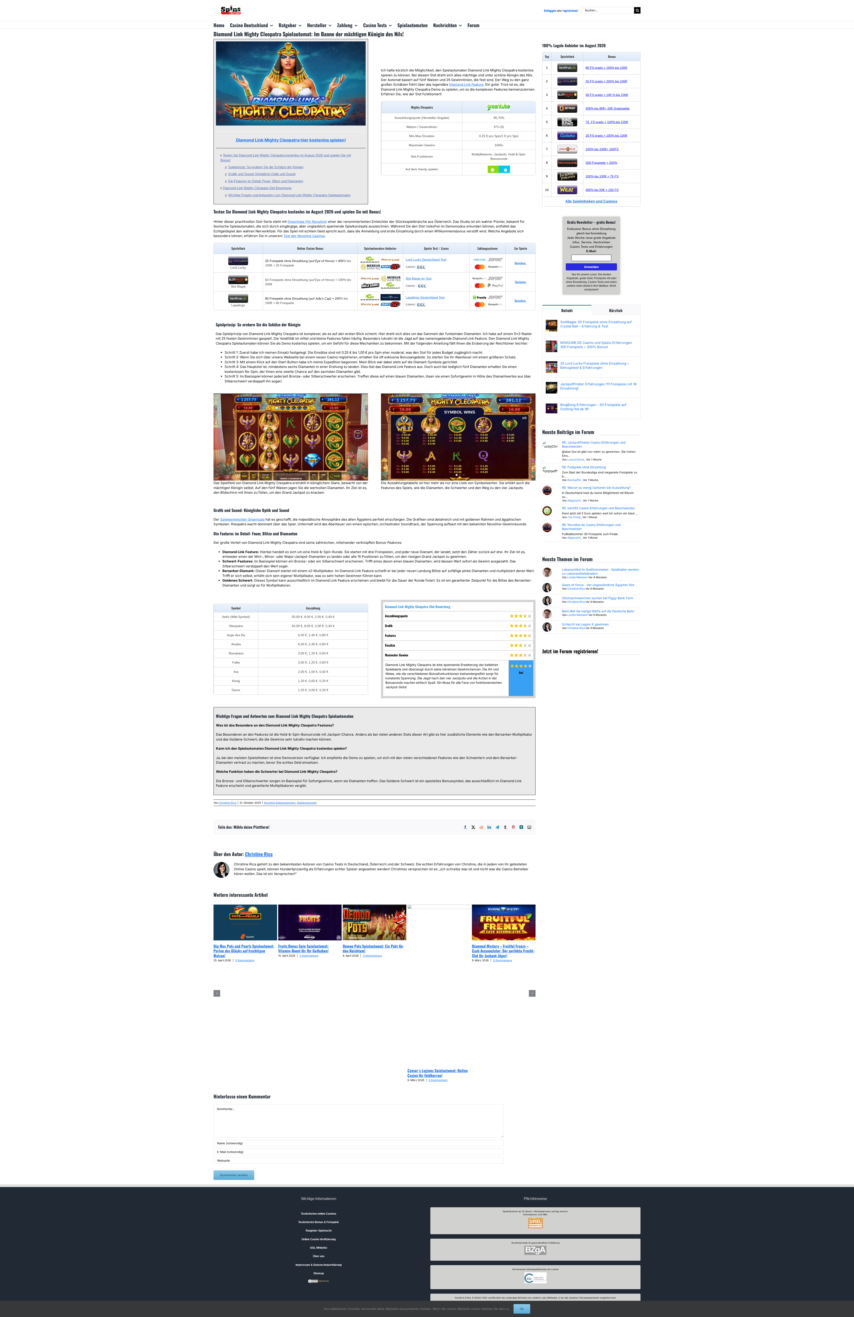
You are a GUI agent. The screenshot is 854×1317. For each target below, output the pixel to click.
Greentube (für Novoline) (307, 221)
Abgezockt (574, 500)
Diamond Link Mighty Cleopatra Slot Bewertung (257, 188)
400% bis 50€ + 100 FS (602, 190)
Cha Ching (573, 517)
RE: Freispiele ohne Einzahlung (584, 467)
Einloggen (550, 10)
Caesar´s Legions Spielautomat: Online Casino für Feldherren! (437, 1073)
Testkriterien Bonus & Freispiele (318, 1222)
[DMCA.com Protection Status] (319, 1281)
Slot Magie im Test (418, 278)
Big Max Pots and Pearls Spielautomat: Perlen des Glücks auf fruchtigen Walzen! (244, 950)
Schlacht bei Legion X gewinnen (585, 624)
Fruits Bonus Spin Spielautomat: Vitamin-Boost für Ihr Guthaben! (303, 948)
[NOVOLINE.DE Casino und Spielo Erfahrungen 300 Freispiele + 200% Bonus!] (551, 343)
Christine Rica (227, 802)
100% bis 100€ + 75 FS (602, 176)
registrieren (570, 10)
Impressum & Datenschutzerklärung (319, 1264)
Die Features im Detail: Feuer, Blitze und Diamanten (265, 181)
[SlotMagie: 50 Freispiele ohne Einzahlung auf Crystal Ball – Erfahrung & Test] (551, 322)
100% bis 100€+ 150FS (602, 149)
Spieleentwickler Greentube (242, 519)
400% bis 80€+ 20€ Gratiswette (608, 108)
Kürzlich (615, 310)
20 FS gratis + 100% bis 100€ (606, 135)
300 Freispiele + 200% (601, 162)
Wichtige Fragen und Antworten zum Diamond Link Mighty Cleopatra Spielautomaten (289, 195)
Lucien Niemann (577, 577)
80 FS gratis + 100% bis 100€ (606, 67)
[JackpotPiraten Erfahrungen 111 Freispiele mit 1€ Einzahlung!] (551, 384)
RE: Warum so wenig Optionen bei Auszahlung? (596, 487)
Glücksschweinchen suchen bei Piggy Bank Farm (597, 598)
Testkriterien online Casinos (318, 1213)
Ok (522, 1309)
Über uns (318, 1256)
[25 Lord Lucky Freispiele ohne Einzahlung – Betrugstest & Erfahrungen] (551, 363)
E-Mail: (591, 251)
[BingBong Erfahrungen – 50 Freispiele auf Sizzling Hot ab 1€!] (551, 405)
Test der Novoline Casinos (304, 236)
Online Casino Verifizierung (319, 1239)
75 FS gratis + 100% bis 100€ (607, 122)
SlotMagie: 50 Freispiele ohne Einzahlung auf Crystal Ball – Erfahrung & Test (596, 324)
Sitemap (318, 1273)
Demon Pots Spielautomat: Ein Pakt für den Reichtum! (373, 948)
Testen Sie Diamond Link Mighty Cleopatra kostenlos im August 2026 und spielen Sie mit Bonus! (285, 157)
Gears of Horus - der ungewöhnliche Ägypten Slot (598, 585)
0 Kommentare (244, 960)
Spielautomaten (307, 802)
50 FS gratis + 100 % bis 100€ (607, 95)
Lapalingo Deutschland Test (425, 297)
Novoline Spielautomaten (280, 802)
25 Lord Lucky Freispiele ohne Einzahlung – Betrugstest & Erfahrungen (594, 365)
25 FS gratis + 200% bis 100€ (606, 81)
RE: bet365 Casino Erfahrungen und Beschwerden (598, 508)
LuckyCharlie (575, 459)
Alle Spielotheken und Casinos (591, 201)
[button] (217, 993)
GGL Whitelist (318, 1247)
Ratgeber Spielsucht (319, 1230)
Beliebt (567, 310)
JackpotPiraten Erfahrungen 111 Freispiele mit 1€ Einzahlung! (598, 386)
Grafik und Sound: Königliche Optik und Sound (261, 174)
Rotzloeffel (574, 480)
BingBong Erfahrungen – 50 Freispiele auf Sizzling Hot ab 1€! (593, 407)
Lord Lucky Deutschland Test (426, 259)
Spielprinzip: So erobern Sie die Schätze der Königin (265, 167)
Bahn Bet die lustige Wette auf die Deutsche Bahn (598, 611)
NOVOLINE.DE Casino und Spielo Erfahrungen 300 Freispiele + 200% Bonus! (596, 345)
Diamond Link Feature (466, 84)
